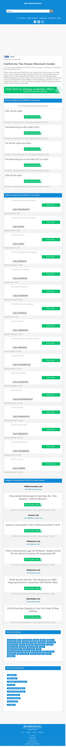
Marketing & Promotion (15, 651)
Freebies (49, 644)
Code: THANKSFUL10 (21, 416)
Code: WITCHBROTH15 (22, 365)
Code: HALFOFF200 (20, 382)
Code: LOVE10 (18, 244)
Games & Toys (12, 647)
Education (42, 642)
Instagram (40, 732)
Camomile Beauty (13, 698)
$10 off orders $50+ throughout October (25, 338)
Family (22, 644)
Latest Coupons (32, 18)
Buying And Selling (14, 642)
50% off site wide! (13, 111)
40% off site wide (17, 459)
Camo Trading (12, 701)
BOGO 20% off (16, 390)
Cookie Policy (32, 737)
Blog (59, 18)
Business (50, 640)
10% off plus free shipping (20, 269)
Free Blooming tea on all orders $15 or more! (26, 159)
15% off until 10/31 (17, 356)
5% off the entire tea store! (18, 143)
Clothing (33, 642)
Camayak (11, 685)
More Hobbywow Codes (33, 544)
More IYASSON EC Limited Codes (33, 518)
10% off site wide (17, 407)
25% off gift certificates (19, 287)
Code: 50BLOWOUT (20, 434)
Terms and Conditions (32, 741)
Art (19, 640)
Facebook (28, 732)
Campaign (11, 705)
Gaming (22, 647)
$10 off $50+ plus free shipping (22, 304)
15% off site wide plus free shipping (23, 200)
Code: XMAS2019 (19, 261)
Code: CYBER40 (19, 468)
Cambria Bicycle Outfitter (16, 688)
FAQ (32, 746)
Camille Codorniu (13, 695)
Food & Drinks (39, 644)
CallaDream (11, 675)
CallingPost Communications (17, 682)
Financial (29, 644)
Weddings (11, 656)
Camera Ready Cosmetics (16, 691)
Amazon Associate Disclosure (32, 744)
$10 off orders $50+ (18, 235)
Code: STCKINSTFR (20, 296)
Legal (38, 649)
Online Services (48, 651)
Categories (43, 18)
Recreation (11, 654)
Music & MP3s (36, 651)
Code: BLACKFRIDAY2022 (22, 399)
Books (43, 640)
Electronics (51, 642)
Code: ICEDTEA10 (19, 313)
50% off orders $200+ (18, 373)
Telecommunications (37, 654)
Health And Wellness (14, 649)
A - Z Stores (21, 18)
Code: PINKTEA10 (20, 347)
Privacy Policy (32, 739)
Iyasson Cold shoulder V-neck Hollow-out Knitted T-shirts (33, 525)
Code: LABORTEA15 (20, 330)
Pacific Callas (12, 678)
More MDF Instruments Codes (33, 489)
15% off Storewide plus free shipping (24, 252)
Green (42, 647)
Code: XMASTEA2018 (21, 209)
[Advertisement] (33, 37)
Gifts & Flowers (32, 647)
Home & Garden (29, 649)
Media (27, 651)
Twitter (34, 732)
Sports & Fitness (23, 654)
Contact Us (52, 18)
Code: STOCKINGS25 (21, 451)
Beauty (36, 640)
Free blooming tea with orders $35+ (22, 127)
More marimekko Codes (33, 601)
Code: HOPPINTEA (20, 278)
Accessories (12, 640)
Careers (25, 642)
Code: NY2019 (18, 227)
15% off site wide (17, 321)
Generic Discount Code (19, 425)
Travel (48, 654)
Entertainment (12, 644)
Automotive (27, 640)
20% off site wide (13, 175)
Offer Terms (8, 122)
